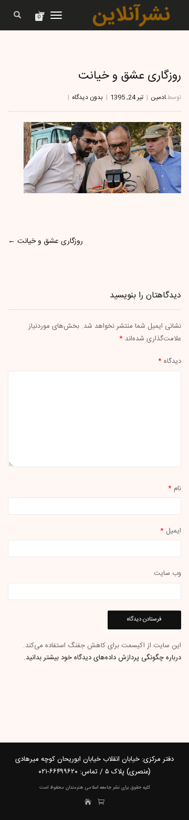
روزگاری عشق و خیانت (129, 76)
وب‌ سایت (167, 573)
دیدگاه (169, 361)
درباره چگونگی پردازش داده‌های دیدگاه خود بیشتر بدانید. (102, 657)
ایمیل (170, 531)
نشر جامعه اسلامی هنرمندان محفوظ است (79, 787)
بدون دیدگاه (87, 97)
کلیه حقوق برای (135, 787)
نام (174, 488)
